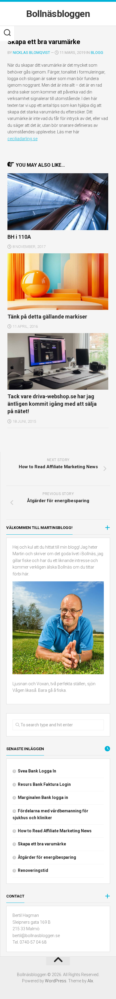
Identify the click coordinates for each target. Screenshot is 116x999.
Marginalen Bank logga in (43, 797)
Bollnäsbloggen (58, 13)
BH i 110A (19, 237)
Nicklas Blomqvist (31, 52)
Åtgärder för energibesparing (47, 857)
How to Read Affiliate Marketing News (55, 830)
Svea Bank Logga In (37, 771)
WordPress (55, 980)
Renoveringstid (33, 870)
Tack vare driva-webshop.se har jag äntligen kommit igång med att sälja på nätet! (52, 403)
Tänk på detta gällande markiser (47, 316)
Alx (90, 980)
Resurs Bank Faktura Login (44, 784)
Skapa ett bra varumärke (42, 844)
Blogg (97, 52)
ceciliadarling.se (22, 138)
